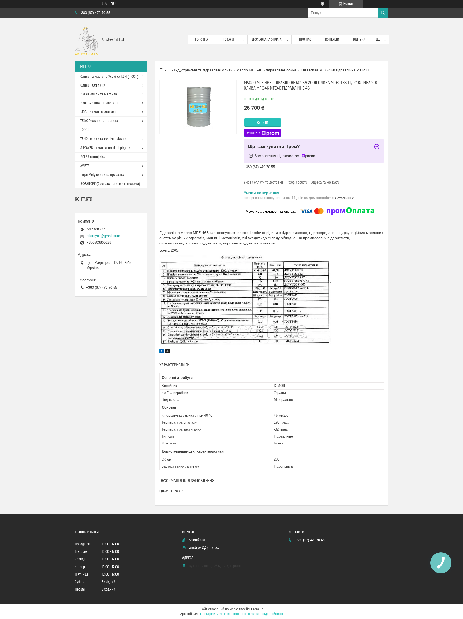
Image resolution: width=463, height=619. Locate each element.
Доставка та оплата (266, 40)
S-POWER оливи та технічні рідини (105, 148)
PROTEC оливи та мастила (99, 103)
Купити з (253, 133)
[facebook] (161, 352)
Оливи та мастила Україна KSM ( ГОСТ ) (109, 77)
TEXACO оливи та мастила (99, 121)
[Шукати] (383, 13)
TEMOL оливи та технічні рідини (103, 139)
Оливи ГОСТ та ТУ (92, 85)
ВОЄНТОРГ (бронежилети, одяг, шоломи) (110, 184)
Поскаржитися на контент (220, 614)
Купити (262, 123)
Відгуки (359, 40)
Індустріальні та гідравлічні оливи (203, 70)
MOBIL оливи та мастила (98, 112)
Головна (201, 40)
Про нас (305, 40)
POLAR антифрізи (93, 157)
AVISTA (84, 166)
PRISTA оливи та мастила (98, 94)
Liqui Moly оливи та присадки (102, 175)
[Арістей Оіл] (86, 40)
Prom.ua (257, 609)
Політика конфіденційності (262, 614)
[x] (167, 352)
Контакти (332, 40)
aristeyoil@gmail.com (103, 236)
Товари (228, 40)
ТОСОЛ (84, 130)
